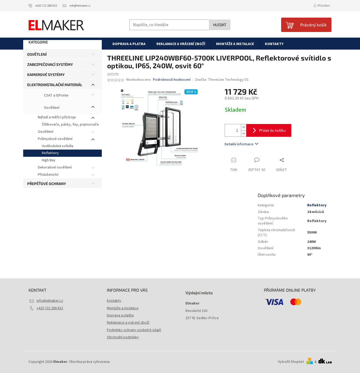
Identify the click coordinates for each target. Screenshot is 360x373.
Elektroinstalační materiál (54, 84)
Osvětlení (37, 54)
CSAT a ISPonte (55, 95)
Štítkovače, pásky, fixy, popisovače (70, 124)
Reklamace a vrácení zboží (128, 322)
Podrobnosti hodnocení (172, 79)
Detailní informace (239, 144)
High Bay (48, 160)
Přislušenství (48, 174)
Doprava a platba (120, 315)
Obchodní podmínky (123, 337)
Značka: (222, 79)
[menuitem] (129, 44)
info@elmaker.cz (50, 300)
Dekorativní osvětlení (55, 167)
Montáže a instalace (123, 308)
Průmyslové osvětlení (55, 139)
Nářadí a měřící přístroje (57, 117)
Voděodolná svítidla (57, 146)
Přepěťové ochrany (46, 183)
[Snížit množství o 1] (243, 133)
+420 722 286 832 (50, 308)
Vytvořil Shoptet (291, 361)
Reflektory (50, 153)
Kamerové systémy (46, 74)
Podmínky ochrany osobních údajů (134, 330)
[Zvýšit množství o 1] (243, 127)
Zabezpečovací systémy (50, 64)
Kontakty (114, 300)
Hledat (219, 24)
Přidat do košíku (272, 130)
